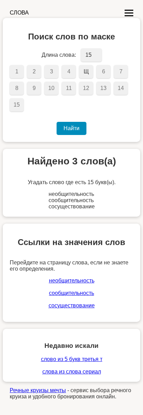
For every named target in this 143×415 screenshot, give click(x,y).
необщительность (71, 280)
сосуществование (72, 305)
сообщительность (71, 293)
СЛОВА (19, 13)
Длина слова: (59, 55)
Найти (71, 128)
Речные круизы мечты (38, 390)
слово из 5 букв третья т (71, 359)
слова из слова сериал (71, 372)
